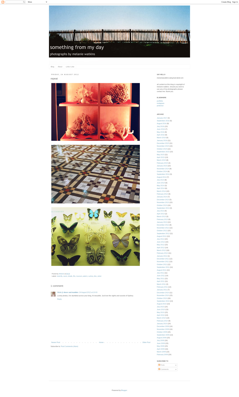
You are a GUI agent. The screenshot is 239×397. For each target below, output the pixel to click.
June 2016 (161, 129)
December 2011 (163, 259)
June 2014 (161, 183)
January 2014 (162, 197)
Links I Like (70, 67)
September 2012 (163, 233)
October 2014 (162, 171)
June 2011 (161, 276)
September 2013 (163, 208)
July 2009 (160, 340)
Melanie (61, 274)
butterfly (59, 276)
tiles (95, 276)
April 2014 (161, 188)
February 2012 (162, 253)
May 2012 (160, 245)
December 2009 (163, 326)
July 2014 (160, 180)
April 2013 (161, 214)
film (74, 276)
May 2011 (160, 279)
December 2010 (163, 293)
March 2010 (161, 318)
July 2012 (160, 239)
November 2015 (163, 146)
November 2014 (163, 169)
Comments (164, 369)
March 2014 (161, 191)
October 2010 (162, 298)
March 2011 (161, 284)
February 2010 (162, 321)
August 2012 (161, 236)
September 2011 (163, 267)
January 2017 (162, 118)
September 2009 (163, 335)
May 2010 (160, 312)
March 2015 (161, 160)
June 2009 (161, 343)
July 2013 (160, 211)
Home (101, 342)
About (60, 67)
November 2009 (163, 329)
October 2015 (162, 149)
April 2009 (161, 349)
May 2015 (160, 155)
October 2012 (162, 231)
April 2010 (161, 315)
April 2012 (161, 248)
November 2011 (163, 262)
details (70, 276)
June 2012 (161, 242)
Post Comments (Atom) (69, 346)
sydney (90, 276)
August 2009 (161, 338)
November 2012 (163, 228)
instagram (160, 103)
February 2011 (162, 287)
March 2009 (161, 352)
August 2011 (161, 270)
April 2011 (160, 281)
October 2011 (162, 264)
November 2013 (163, 202)
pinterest (160, 106)
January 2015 (162, 166)
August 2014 (161, 177)
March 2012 (161, 250)
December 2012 (163, 225)
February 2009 (162, 355)
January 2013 (162, 222)
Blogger (124, 390)
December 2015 (163, 143)
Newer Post (55, 342)
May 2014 (160, 186)
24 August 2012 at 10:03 (88, 292)
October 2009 (162, 332)
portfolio (160, 101)
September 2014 (163, 174)
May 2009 (160, 346)
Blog (52, 67)
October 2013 (162, 205)
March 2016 (161, 138)
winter (100, 276)
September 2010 (163, 301)
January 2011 (162, 290)
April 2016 (161, 135)
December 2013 (163, 200)
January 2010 (162, 324)
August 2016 (161, 124)
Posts (162, 365)
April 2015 (161, 157)
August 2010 (161, 304)
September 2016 (163, 121)
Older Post (146, 342)
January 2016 (162, 140)
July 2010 (160, 307)
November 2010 (163, 295)
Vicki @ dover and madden (67, 292)
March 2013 (161, 217)
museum (79, 276)
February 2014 (162, 194)
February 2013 (162, 219)
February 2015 (162, 163)
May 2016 (160, 132)
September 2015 (163, 152)
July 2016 (160, 126)
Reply (59, 299)
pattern (85, 276)
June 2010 (161, 309)
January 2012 (162, 256)
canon (65, 276)
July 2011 (160, 273)
